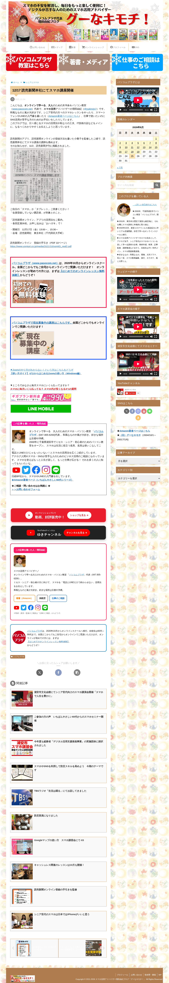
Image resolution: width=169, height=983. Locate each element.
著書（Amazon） (24, 598)
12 (138, 147)
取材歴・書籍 (150, 975)
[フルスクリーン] (155, 110)
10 (126, 147)
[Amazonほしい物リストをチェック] (138, 417)
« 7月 (120, 167)
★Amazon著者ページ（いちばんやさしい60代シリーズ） (42, 480)
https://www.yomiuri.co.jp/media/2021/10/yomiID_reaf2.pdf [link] (40, 246)
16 (120, 151)
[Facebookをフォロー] (132, 411)
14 (150, 147)
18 (132, 151)
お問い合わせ (136, 975)
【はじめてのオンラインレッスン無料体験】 (48, 642)
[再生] (120, 110)
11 (132, 147)
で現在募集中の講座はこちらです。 (51, 322)
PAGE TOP (162, 951)
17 (126, 151)
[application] (138, 99)
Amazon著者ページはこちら (64, 116)
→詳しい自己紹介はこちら (145, 205)
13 (144, 147)
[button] (77, 672)
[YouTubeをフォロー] (144, 411)
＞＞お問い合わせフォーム (26, 489)
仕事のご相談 (58, 598)
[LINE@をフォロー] (149, 411)
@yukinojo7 (90, 109)
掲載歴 (42, 598)
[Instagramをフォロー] (138, 411)
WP (160, 975)
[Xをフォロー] (126, 411)
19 (138, 151)
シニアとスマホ (18, 657)
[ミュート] (151, 110)
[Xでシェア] (39, 672)
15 (156, 147)
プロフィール (122, 975)
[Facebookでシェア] (58, 672)
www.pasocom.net (22, 109)
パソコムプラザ (76, 575)
